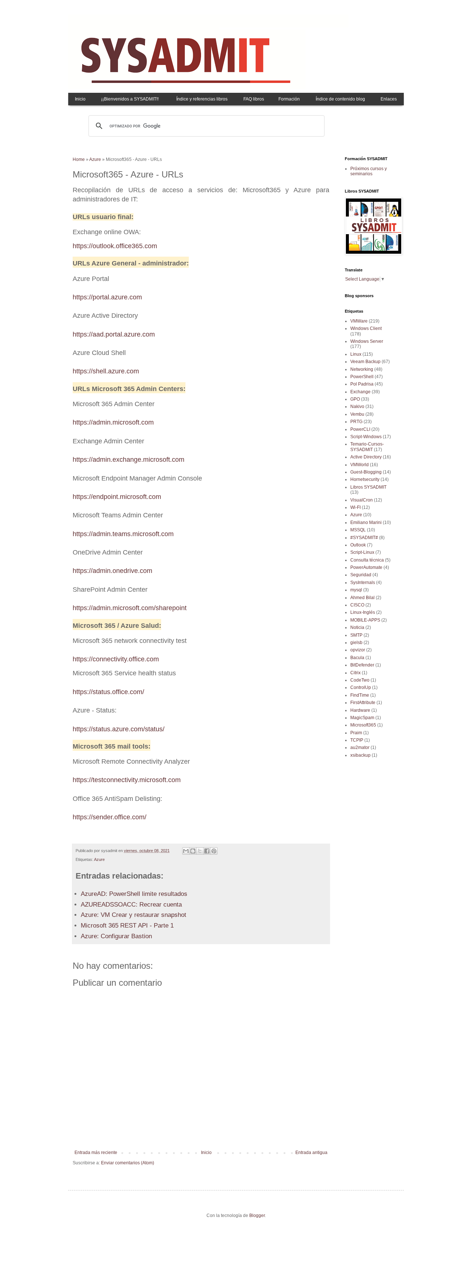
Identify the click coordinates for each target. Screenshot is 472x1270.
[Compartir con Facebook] (207, 851)
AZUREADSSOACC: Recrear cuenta (131, 904)
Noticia (357, 627)
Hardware (360, 710)
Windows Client (366, 328)
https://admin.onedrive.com (112, 570)
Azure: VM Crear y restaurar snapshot (133, 914)
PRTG (356, 421)
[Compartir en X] (200, 851)
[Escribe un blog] (193, 851)
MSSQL (358, 529)
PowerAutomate (366, 567)
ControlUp (360, 687)
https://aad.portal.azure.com (114, 334)
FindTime (359, 695)
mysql (356, 589)
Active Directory (366, 457)
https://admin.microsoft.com (113, 422)
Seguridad (360, 574)
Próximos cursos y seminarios (368, 171)
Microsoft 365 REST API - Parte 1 (127, 925)
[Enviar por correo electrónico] (186, 851)
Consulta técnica (367, 560)
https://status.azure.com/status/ (118, 729)
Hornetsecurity (364, 479)
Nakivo (357, 406)
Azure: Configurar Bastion (116, 936)
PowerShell (362, 376)
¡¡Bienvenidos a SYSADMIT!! (130, 99)
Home (79, 159)
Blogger (257, 1215)
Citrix (355, 672)
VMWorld (359, 464)
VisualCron (361, 500)
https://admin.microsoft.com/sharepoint (130, 608)
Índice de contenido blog (340, 99)
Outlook (358, 545)
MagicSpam (362, 717)
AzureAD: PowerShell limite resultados (134, 893)
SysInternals (362, 582)
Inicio (80, 99)
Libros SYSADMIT (368, 487)
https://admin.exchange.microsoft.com (128, 459)
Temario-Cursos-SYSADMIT (367, 446)
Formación (289, 99)
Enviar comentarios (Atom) (127, 1162)
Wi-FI (355, 507)
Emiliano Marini (366, 522)
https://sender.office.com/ (109, 817)
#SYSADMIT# (364, 537)
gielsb (356, 642)
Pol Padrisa (362, 384)
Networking (361, 369)
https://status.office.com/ (108, 692)
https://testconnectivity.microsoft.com (127, 780)
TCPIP (356, 740)
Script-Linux (362, 552)
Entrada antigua (311, 1152)
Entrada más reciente (95, 1152)
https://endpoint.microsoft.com (117, 496)
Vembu (357, 414)
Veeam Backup (365, 361)
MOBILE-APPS (365, 620)
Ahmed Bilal (362, 597)
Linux (355, 354)
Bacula (357, 657)
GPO (355, 399)
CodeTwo (359, 680)
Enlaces (389, 99)
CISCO (357, 605)
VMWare (359, 321)
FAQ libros (253, 99)
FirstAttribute (362, 702)
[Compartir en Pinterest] (214, 851)
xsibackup (360, 755)
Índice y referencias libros (202, 99)
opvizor (357, 649)
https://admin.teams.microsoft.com (123, 534)
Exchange (360, 391)
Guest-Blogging (366, 472)
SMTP (356, 635)
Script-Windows (366, 436)
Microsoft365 (363, 725)
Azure (95, 159)
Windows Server (366, 341)
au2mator (359, 747)
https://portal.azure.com (107, 297)
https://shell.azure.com (106, 371)
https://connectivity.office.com (116, 659)
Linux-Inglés (362, 612)
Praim (356, 732)
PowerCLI (360, 429)
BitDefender (362, 665)
